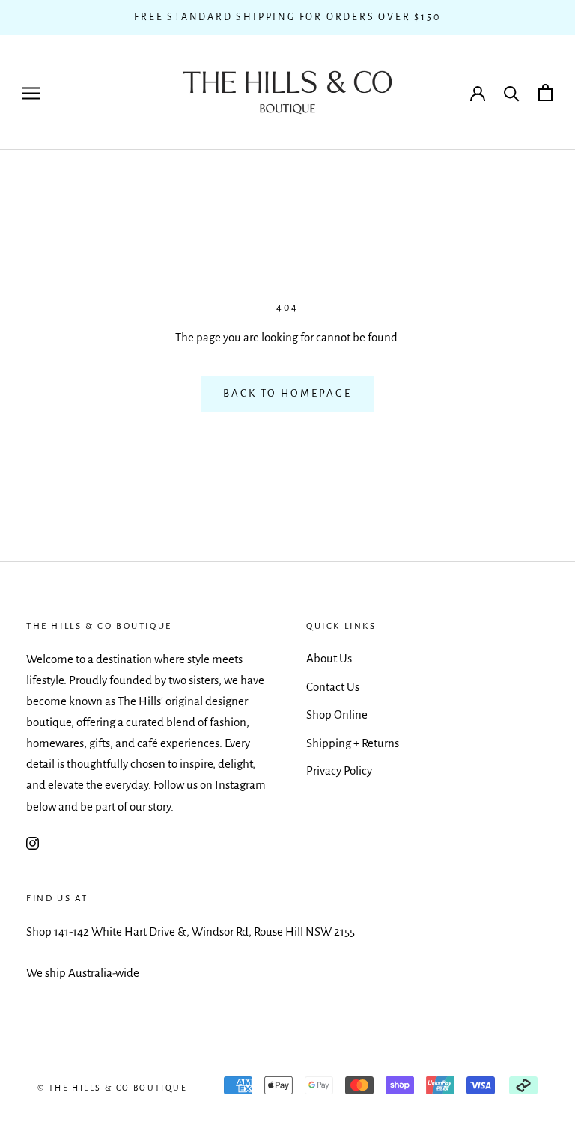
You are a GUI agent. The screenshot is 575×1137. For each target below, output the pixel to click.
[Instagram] (32, 842)
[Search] (512, 92)
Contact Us (332, 686)
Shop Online (337, 714)
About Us (329, 658)
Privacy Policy (339, 770)
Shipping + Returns (352, 743)
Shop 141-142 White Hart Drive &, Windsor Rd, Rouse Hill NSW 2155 (190, 931)
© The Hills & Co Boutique (112, 1087)
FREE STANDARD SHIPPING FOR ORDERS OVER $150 (287, 17)
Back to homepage (287, 393)
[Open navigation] (31, 92)
